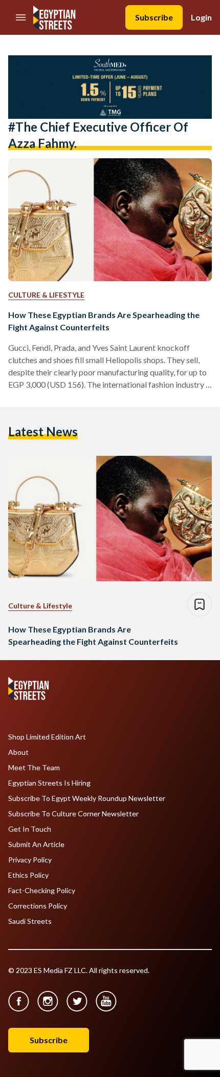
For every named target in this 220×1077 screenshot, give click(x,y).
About (18, 752)
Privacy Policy (30, 860)
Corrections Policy (37, 906)
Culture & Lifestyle (46, 294)
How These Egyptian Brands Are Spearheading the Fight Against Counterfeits (104, 321)
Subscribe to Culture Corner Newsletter (73, 814)
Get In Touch (29, 829)
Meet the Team (34, 768)
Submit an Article (36, 844)
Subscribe (154, 17)
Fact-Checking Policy (41, 890)
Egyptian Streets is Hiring (49, 783)
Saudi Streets (30, 921)
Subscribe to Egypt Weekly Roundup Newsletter (86, 798)
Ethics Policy (28, 875)
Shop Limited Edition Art (47, 737)
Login (201, 17)
